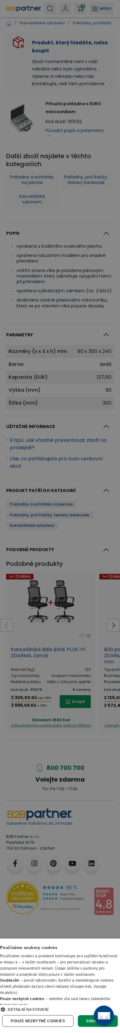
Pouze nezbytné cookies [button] (38, 1021)
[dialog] (60, 986)
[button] (60, 1009)
